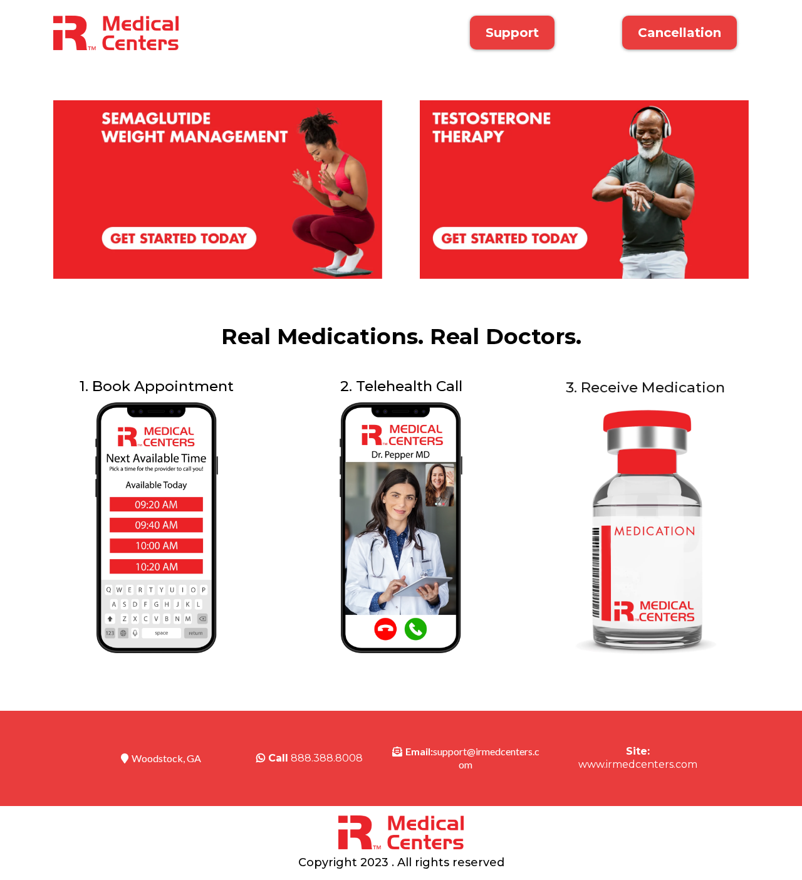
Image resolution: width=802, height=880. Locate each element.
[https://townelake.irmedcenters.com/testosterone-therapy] (584, 189)
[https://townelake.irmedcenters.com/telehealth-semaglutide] (217, 189)
